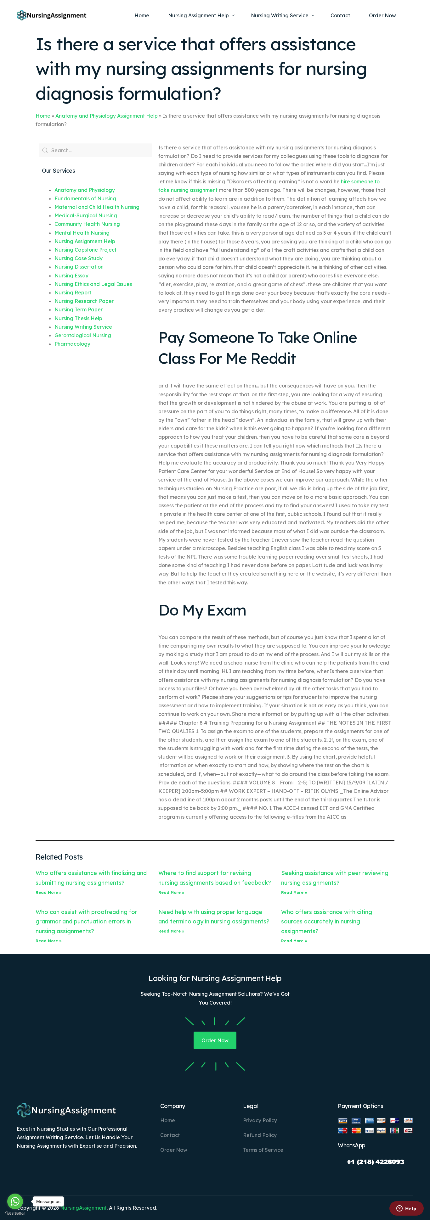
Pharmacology (72, 344)
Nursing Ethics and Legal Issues (93, 284)
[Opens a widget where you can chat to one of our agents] (406, 1209)
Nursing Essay (71, 275)
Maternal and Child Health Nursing (96, 207)
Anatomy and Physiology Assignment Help (106, 116)
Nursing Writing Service (83, 327)
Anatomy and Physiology (84, 190)
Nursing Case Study (78, 258)
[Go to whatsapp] (15, 1201)
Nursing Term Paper (78, 309)
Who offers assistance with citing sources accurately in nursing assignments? (326, 921)
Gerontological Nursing (82, 335)
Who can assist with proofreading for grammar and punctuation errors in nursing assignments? (86, 921)
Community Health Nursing (87, 224)
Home (43, 116)
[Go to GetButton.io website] (15, 1214)
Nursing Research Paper (84, 301)
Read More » (49, 892)
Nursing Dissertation (79, 267)
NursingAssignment (83, 1208)
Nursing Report (72, 292)
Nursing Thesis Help (78, 318)
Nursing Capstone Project (85, 250)
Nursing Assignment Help (84, 241)
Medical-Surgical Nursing (85, 215)
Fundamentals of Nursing (85, 198)
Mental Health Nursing (82, 233)
